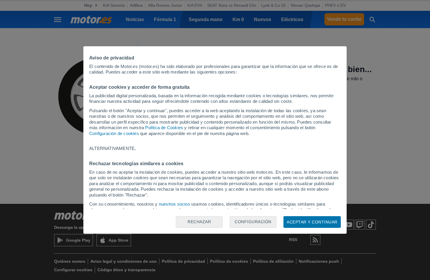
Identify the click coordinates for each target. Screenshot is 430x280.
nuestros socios (174, 204)
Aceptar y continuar (312, 222)
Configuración (253, 221)
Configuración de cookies (114, 133)
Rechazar (199, 221)
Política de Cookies (164, 127)
